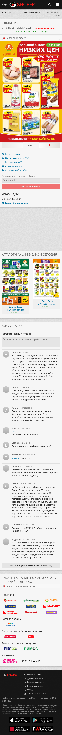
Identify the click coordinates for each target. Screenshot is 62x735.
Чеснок (51, 612)
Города (30, 689)
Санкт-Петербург (31, 12)
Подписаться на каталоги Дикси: (18, 175)
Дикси (17, 12)
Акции (8, 12)
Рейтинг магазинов (35, 682)
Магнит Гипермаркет (10, 612)
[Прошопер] (2, 12)
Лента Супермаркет (31, 606)
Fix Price (10, 649)
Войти (57, 15)
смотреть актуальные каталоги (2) (30, 31)
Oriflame (31, 661)
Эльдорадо (10, 637)
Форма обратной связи (16, 202)
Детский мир (10, 625)
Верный (31, 612)
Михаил (15, 457)
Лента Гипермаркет (10, 606)
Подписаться (32, 186)
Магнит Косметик (10, 661)
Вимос (31, 649)
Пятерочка (10, 600)
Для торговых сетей (36, 693)
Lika (14, 431)
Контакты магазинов (36, 685)
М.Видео (31, 637)
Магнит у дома (51, 606)
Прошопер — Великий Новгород (18, 4)
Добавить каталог (35, 678)
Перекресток (31, 600)
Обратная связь (34, 674)
